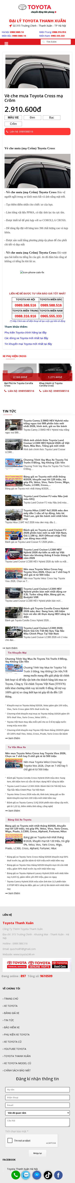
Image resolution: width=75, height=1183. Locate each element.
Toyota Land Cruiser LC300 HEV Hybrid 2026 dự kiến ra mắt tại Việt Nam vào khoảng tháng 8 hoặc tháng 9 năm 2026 (47, 553)
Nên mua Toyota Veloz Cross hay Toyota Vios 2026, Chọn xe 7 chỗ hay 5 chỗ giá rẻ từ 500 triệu (47, 572)
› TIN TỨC (8, 1020)
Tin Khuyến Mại (17, 652)
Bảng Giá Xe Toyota (19, 819)
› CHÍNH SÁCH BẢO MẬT (17, 1070)
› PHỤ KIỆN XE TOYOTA (16, 1034)
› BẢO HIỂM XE (11, 1027)
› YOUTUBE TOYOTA (14, 1049)
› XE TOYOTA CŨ (12, 1041)
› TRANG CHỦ (10, 998)
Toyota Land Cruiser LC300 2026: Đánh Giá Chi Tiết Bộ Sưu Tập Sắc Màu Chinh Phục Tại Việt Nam (44, 631)
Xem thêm (11, 648)
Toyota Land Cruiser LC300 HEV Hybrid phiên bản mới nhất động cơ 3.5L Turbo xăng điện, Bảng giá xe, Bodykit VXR (45, 593)
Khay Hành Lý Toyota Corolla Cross (17, 384)
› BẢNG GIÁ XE (11, 1013)
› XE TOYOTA (10, 1005)
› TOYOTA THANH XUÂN (17, 1056)
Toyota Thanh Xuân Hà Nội (22, 1169)
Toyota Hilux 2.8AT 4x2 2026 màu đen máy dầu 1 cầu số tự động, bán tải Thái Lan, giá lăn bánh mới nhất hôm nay (46, 514)
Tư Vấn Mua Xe (17, 747)
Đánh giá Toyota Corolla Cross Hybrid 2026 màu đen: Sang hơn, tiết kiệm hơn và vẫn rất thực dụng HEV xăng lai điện (47, 612)
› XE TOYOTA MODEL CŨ (17, 1063)
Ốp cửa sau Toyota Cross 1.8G (54, 384)
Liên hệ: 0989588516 (22, 391)
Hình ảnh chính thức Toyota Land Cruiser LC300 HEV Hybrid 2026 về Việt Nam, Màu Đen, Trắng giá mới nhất (46, 443)
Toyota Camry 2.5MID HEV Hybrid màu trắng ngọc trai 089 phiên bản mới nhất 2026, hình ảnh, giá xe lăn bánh (46, 423)
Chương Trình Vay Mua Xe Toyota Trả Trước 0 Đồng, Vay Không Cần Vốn (46, 461)
